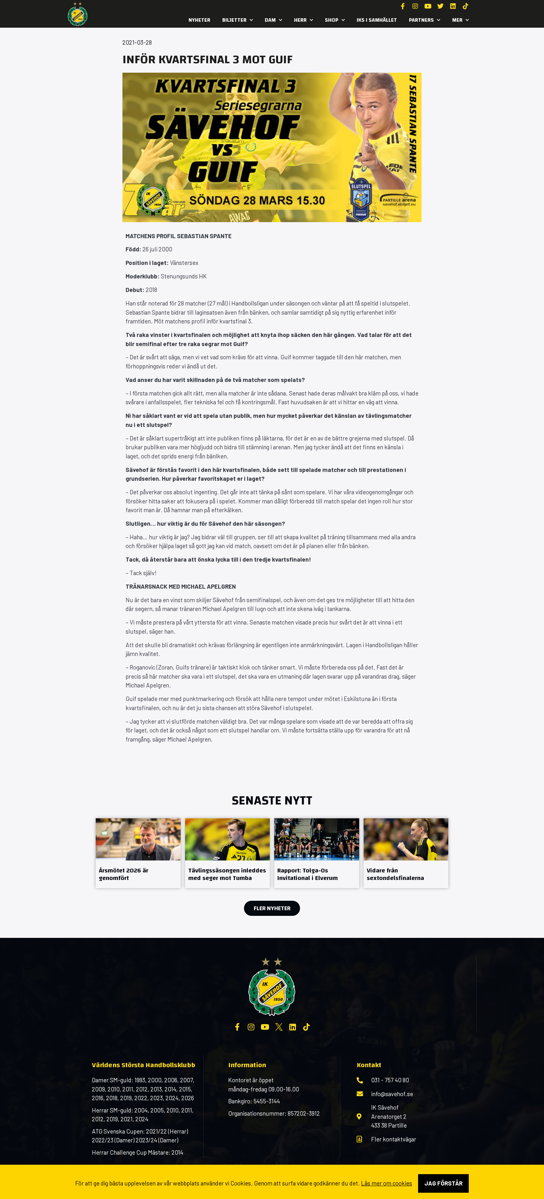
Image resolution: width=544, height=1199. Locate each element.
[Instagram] (415, 6)
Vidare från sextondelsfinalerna (395, 874)
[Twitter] (440, 6)
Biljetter (234, 20)
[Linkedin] (453, 6)
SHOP (331, 20)
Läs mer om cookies (386, 1183)
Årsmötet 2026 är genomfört (123, 874)
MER (457, 20)
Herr (300, 20)
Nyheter (199, 20)
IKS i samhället (377, 20)
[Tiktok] (465, 6)
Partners (421, 20)
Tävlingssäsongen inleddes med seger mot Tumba (227, 874)
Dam (270, 20)
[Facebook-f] (402, 6)
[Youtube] (428, 6)
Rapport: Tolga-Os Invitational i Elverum (307, 874)
